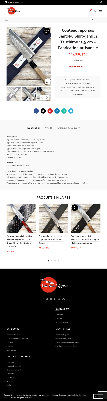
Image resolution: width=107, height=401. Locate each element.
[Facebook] (36, 111)
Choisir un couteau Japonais (17, 338)
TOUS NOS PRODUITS (78, 94)
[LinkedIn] (57, 111)
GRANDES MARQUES (86, 87)
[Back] (6, 20)
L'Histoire (10, 362)
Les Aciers (10, 381)
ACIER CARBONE (83, 80)
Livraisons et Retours (63, 338)
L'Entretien (11, 377)
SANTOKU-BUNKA (88, 91)
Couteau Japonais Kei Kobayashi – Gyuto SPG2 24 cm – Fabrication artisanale (85, 239)
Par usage (10, 346)
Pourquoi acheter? (14, 366)
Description (33, 127)
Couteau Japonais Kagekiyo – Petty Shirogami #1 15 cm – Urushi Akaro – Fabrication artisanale (20, 241)
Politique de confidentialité (66, 346)
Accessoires (11, 350)
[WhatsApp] (64, 111)
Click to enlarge (47, 81)
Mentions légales (62, 334)
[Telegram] (70, 111)
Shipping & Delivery (68, 127)
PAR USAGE (74, 91)
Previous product (94, 20)
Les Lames (10, 385)
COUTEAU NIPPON (68, 87)
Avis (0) (49, 127)
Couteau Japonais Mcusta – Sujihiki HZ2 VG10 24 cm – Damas (51, 239)
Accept (98, 396)
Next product (100, 20)
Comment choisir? (14, 370)
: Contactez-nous (15, 2)
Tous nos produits (62, 322)
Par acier (10, 342)
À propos (59, 314)
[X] (43, 111)
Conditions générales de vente (67, 342)
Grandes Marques (13, 334)
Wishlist (90, 10)
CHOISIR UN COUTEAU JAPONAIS (77, 83)
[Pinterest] (50, 111)
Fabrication (11, 373)
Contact (58, 318)
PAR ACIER (64, 91)
